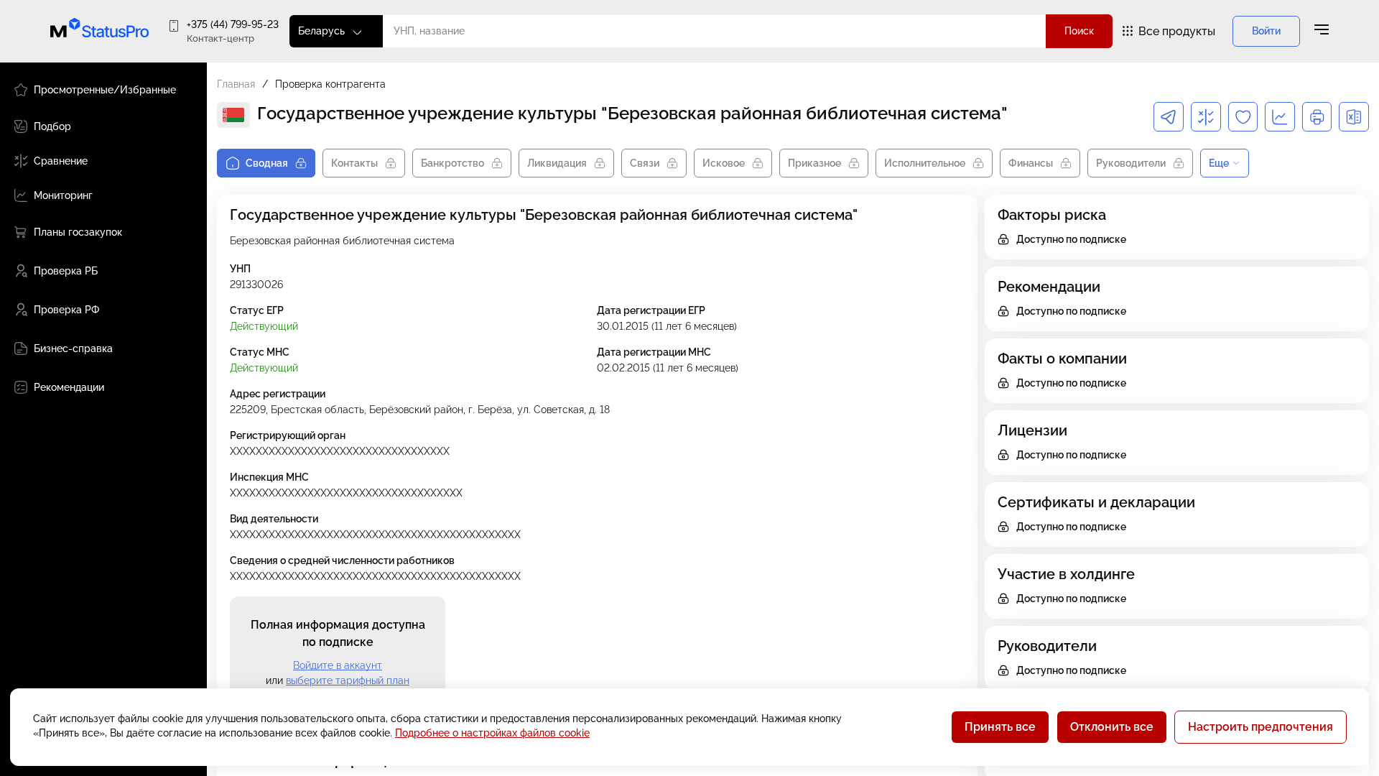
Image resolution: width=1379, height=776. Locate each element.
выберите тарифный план (347, 680)
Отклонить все (1111, 727)
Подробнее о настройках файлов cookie (492, 733)
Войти (1266, 31)
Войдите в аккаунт (337, 665)
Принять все (1000, 727)
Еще (1219, 163)
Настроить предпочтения (1260, 727)
